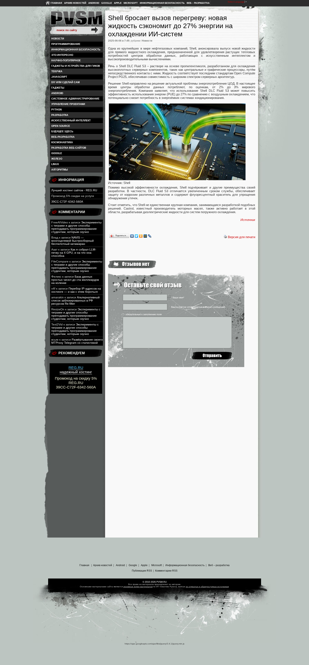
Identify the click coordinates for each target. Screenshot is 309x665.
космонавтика (62, 142)
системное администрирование (75, 98)
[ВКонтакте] (132, 236)
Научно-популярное (66, 60)
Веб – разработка (198, 3)
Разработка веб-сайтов (68, 147)
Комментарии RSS (166, 570)
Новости (57, 38)
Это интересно (62, 55)
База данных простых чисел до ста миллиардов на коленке (75, 280)
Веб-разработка (63, 136)
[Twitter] (136, 236)
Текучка (56, 71)
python (56, 109)
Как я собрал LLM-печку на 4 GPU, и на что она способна (73, 252)
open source (60, 126)
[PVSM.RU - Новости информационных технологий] (76, 20)
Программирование (65, 44)
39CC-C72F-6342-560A (67, 201)
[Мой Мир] (145, 236)
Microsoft (131, 3)
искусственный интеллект (71, 120)
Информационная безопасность (162, 3)
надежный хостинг (76, 370)
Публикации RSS (142, 570)
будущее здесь (62, 131)
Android (93, 3)
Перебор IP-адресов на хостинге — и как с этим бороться (76, 290)
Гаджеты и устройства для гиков (75, 65)
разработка (59, 115)
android (57, 93)
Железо (56, 158)
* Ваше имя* (177, 297)
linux (55, 164)
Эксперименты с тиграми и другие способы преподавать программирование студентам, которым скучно (76, 227)
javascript (59, 76)
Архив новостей (75, 3)
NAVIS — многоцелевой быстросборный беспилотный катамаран (72, 240)
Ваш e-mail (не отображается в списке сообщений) (198, 307)
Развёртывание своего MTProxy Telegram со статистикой (77, 341)
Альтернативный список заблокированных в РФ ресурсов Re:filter (75, 300)
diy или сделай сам (65, 82)
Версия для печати (241, 237)
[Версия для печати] (225, 237)
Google (106, 3)
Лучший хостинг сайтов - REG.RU (74, 190)
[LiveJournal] (150, 236)
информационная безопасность (75, 49)
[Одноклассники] (141, 236)
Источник (247, 220)
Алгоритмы (59, 169)
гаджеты (57, 87)
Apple (117, 3)
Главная (56, 3)
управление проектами (68, 104)
